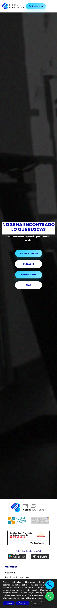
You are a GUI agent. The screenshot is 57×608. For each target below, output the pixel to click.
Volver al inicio (28, 253)
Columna (10, 572)
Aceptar (9, 603)
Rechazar (23, 603)
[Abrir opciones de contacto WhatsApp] (49, 596)
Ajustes (36, 603)
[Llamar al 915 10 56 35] (49, 584)
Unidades (28, 263)
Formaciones (28, 274)
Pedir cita (37, 6)
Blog (29, 285)
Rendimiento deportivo (17, 577)
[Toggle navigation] (50, 6)
